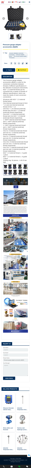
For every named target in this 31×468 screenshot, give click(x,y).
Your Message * (6, 363)
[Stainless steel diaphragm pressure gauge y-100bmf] (22, 419)
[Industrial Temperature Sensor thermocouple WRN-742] (22, 439)
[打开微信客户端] (19, 466)
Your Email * (6, 352)
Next (27, 18)
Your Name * (6, 347)
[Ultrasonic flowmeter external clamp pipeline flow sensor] (8, 399)
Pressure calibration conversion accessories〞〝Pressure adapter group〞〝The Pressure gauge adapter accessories (18, 55)
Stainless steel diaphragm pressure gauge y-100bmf (22, 429)
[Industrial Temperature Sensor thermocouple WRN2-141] (8, 439)
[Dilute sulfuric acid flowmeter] (8, 419)
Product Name (6, 358)
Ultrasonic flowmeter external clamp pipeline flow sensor (8, 409)
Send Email (23, 70)
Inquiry (10, 70)
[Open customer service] (29, 455)
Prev (3, 18)
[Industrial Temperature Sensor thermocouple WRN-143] (22, 399)
